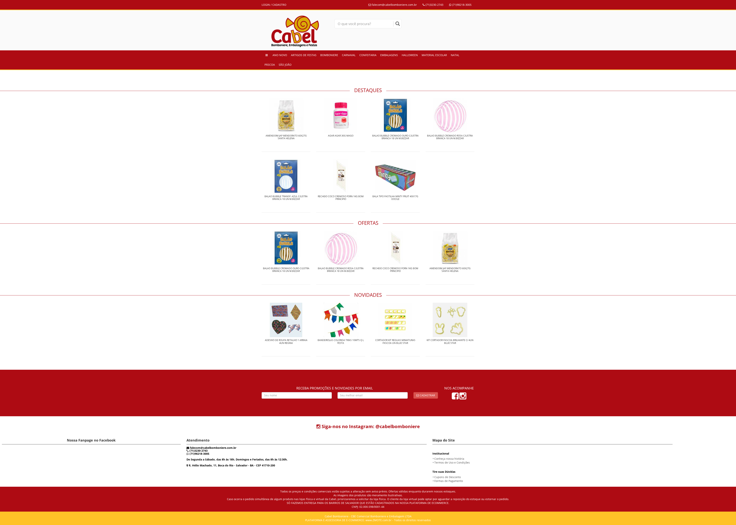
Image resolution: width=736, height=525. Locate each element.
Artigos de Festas (303, 55)
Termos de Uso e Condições (452, 462)
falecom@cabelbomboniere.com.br (394, 5)
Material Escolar (434, 55)
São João (285, 64)
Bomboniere (329, 55)
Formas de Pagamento (448, 481)
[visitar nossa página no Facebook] (455, 398)
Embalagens (389, 55)
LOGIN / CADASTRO (274, 5)
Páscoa (269, 64)
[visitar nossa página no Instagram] (462, 398)
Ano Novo (280, 55)
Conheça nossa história (449, 458)
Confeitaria (367, 55)
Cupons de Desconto (447, 477)
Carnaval (349, 55)
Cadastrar (427, 395)
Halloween (410, 55)
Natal (455, 55)
